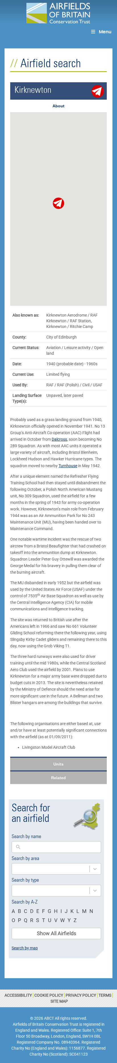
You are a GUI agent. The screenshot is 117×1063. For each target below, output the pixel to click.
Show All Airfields (56, 933)
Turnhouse (67, 465)
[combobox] (50, 869)
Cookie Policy (48, 995)
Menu (105, 31)
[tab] (58, 106)
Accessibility (18, 995)
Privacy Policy (81, 995)
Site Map (59, 1001)
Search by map (25, 948)
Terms (105, 995)
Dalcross (59, 439)
